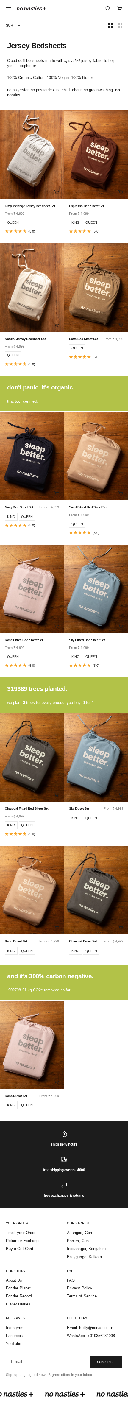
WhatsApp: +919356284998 (91, 1335)
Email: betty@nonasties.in (90, 1327)
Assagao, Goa (79, 1232)
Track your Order (20, 1232)
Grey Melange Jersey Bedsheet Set (30, 206)
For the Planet (18, 1288)
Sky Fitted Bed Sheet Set (87, 640)
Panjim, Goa (78, 1240)
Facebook (14, 1335)
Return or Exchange (23, 1240)
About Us (14, 1280)
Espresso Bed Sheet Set (86, 206)
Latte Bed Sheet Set (83, 339)
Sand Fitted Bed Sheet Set (88, 507)
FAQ (71, 1280)
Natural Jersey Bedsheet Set (25, 339)
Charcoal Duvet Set (83, 941)
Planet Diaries (18, 1304)
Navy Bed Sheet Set (19, 507)
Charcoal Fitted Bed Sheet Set (27, 808)
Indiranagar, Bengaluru (86, 1249)
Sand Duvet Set (16, 941)
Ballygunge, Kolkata (84, 1257)
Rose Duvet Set (16, 1096)
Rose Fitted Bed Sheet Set (24, 640)
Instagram (15, 1327)
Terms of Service (82, 1296)
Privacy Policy (79, 1288)
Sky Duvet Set (79, 808)
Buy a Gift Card (19, 1249)
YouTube (13, 1344)
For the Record (19, 1296)
